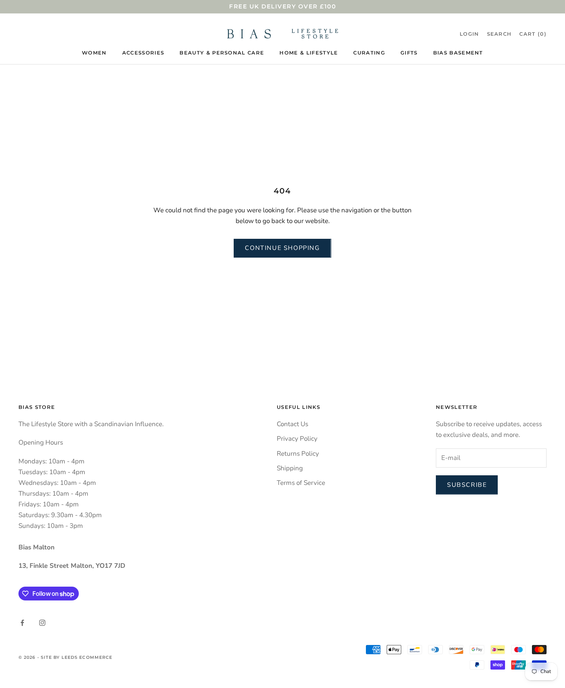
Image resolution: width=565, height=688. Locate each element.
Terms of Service (301, 482)
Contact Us (292, 424)
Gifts (409, 53)
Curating (369, 53)
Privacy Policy (297, 438)
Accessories (143, 53)
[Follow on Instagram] (42, 623)
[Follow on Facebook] (22, 623)
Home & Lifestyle (308, 53)
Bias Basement (458, 53)
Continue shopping (282, 248)
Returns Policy (298, 453)
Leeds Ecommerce (87, 657)
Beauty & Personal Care (221, 53)
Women (94, 53)
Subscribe (467, 485)
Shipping (290, 468)
